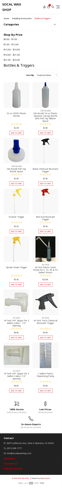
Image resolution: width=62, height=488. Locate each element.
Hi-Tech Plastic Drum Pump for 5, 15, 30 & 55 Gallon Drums (45, 270)
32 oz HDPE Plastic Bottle (16, 114)
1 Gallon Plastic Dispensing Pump (45, 374)
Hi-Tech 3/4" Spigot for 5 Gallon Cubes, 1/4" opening (16, 376)
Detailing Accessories (22, 18)
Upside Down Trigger (16, 267)
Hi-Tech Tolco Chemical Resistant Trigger (45, 321)
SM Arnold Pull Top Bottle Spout (16, 170)
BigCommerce (45, 478)
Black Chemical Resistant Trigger (45, 170)
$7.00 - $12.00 (11, 44)
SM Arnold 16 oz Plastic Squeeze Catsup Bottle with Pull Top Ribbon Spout (45, 117)
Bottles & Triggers (43, 18)
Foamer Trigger (16, 216)
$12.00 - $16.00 (12, 49)
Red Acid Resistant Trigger (45, 218)
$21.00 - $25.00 (12, 59)
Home (6, 18)
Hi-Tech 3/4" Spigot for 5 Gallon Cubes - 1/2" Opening (16, 323)
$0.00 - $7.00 (10, 39)
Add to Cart (16, 133)
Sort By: (30, 75)
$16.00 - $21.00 (12, 54)
